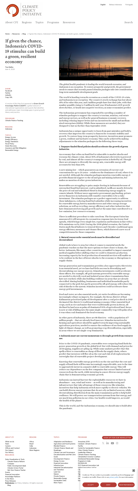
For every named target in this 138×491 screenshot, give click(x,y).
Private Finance (59, 476)
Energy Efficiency (11, 139)
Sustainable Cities (60, 480)
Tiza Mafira (9, 67)
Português (129, 5)
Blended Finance (59, 446)
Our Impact (9, 450)
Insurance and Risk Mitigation (15, 148)
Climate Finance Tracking (14, 120)
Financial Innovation (61, 463)
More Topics (58, 483)
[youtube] (112, 443)
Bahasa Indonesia (115, 5)
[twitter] (103, 443)
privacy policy (114, 477)
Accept (91, 485)
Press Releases (10, 481)
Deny (108, 485)
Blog (9, 485)
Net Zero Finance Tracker (16, 470)
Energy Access (10, 137)
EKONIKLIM (82, 463)
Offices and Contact (12, 448)
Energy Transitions (11, 141)
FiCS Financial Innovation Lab (88, 465)
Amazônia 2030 (84, 442)
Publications (9, 483)
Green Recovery (11, 146)
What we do (9, 442)
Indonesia (8, 129)
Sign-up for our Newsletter (117, 438)
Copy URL (8, 97)
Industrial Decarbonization (63, 467)
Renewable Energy (11, 150)
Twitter (7, 93)
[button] (134, 471)
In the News (9, 479)
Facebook (8, 91)
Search (128, 22)
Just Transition (59, 470)
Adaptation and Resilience (63, 442)
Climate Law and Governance (64, 452)
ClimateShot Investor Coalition (89, 457)
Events (7, 472)
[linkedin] (107, 443)
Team (7, 444)
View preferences (126, 485)
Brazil (31, 444)
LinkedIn (8, 95)
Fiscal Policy (9, 144)
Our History (9, 452)
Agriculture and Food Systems (64, 444)
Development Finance (62, 459)
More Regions (34, 450)
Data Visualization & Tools (14, 459)
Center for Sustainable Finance (89, 448)
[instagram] (117, 443)
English (103, 5)
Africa (31, 442)
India (31, 446)
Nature (56, 474)
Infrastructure (59, 465)
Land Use (57, 472)
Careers (8, 446)
